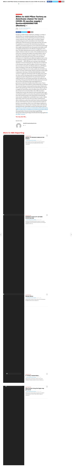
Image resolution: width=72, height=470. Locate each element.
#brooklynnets (24, 109)
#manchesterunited (20, 108)
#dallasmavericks (32, 109)
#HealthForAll (36, 108)
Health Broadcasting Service (25, 28)
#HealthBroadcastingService (46, 108)
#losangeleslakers (40, 109)
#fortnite (19, 109)
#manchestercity (29, 108)
